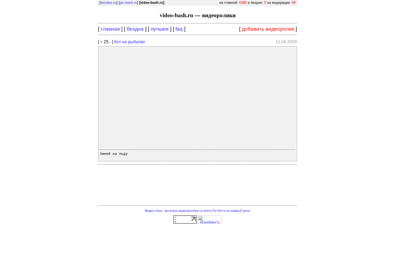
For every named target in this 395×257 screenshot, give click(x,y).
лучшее (159, 29)
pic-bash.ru (128, 3)
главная (110, 29)
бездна (135, 29)
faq (179, 29)
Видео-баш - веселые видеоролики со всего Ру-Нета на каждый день (197, 211)
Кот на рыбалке (129, 42)
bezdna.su (108, 3)
